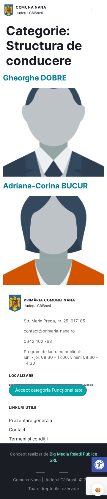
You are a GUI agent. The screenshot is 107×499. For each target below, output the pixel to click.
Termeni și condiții (28, 439)
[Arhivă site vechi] (53, 471)
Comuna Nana (31, 7)
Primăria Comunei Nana (49, 300)
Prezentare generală (30, 420)
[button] (84, 10)
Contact (17, 429)
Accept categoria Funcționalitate (49, 390)
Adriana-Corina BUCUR (45, 185)
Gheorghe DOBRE (35, 77)
